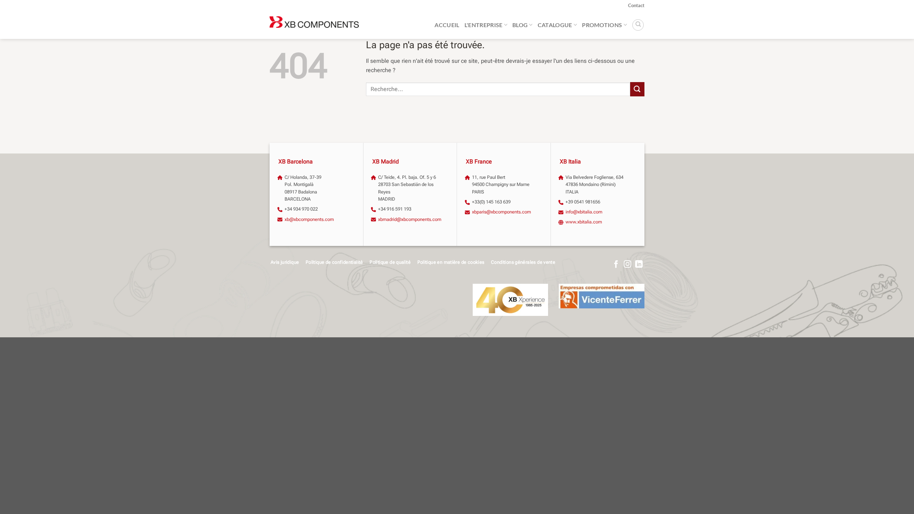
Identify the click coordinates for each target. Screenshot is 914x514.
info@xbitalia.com (584, 212)
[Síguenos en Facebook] (616, 265)
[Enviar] (637, 89)
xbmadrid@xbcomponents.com (409, 219)
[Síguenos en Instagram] (627, 265)
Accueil (447, 24)
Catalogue (555, 24)
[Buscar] (638, 25)
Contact (636, 5)
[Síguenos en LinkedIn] (639, 265)
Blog (520, 24)
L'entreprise (483, 24)
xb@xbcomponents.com (309, 219)
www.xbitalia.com (584, 222)
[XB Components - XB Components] (314, 25)
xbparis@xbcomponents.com (501, 212)
